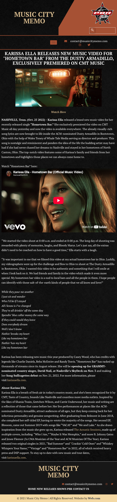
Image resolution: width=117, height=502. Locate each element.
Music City (34, 14)
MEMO (34, 20)
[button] (92, 30)
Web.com (94, 498)
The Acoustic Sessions (87, 429)
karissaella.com (16, 380)
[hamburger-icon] (53, 42)
